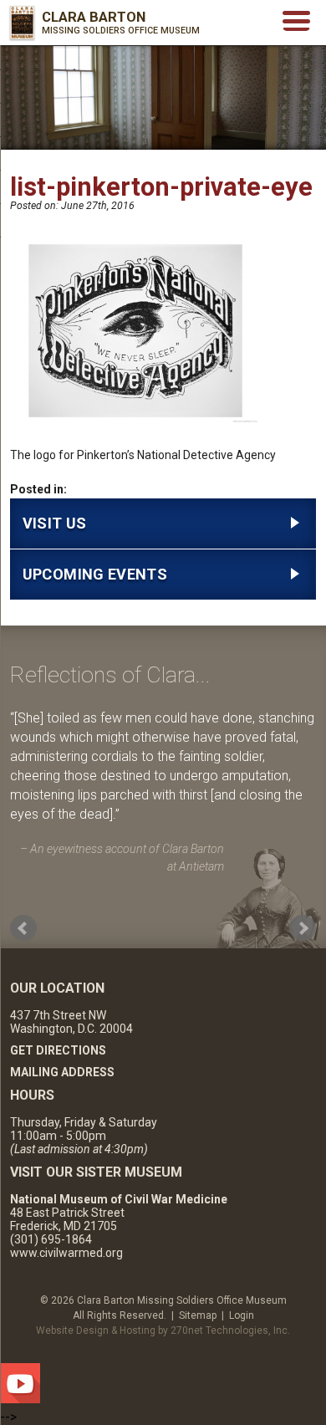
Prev (23, 928)
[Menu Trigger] (296, 19)
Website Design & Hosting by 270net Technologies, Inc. (163, 1330)
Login (241, 1315)
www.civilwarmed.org (66, 1252)
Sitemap (197, 1315)
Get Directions (58, 1050)
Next (302, 928)
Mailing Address (62, 1072)
